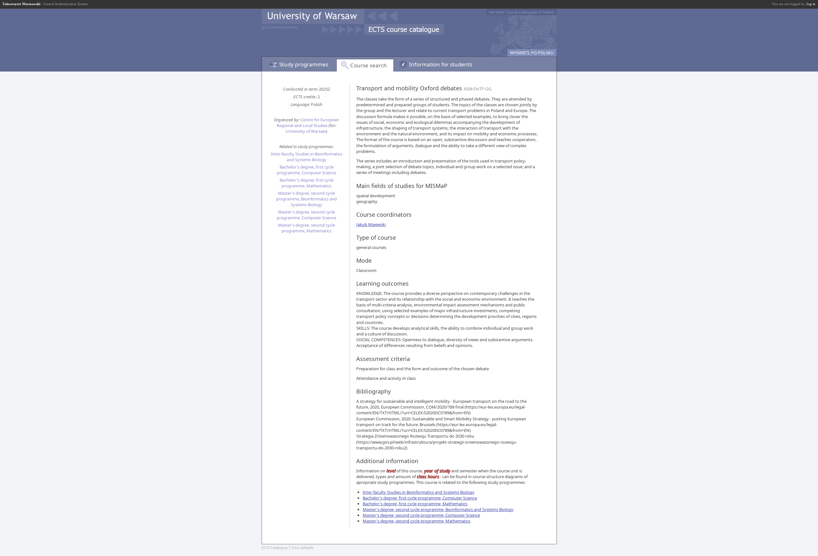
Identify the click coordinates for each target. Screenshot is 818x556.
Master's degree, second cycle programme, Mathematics (306, 228)
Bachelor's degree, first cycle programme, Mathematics (307, 183)
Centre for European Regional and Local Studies (308, 122)
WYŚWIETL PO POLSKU (532, 53)
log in (811, 4)
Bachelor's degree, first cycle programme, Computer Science (306, 170)
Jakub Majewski (371, 224)
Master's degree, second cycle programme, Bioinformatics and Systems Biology (306, 198)
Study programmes (303, 64)
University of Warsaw (306, 131)
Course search (368, 65)
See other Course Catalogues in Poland (521, 12)
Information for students (440, 64)
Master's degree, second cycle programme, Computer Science (306, 215)
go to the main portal (279, 27)
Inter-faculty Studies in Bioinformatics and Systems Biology (306, 156)
